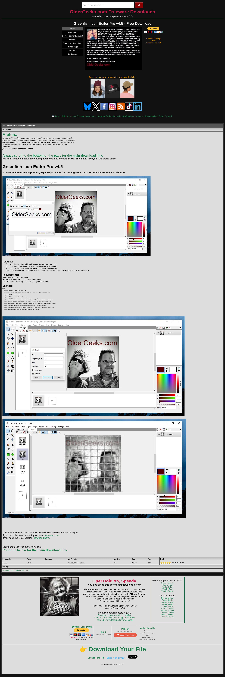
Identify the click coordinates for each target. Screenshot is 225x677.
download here (51, 535)
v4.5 (27, 570)
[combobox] (108, 5)
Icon (13, 570)
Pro (23, 570)
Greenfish (6, 570)
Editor (18, 570)
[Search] (139, 5)
